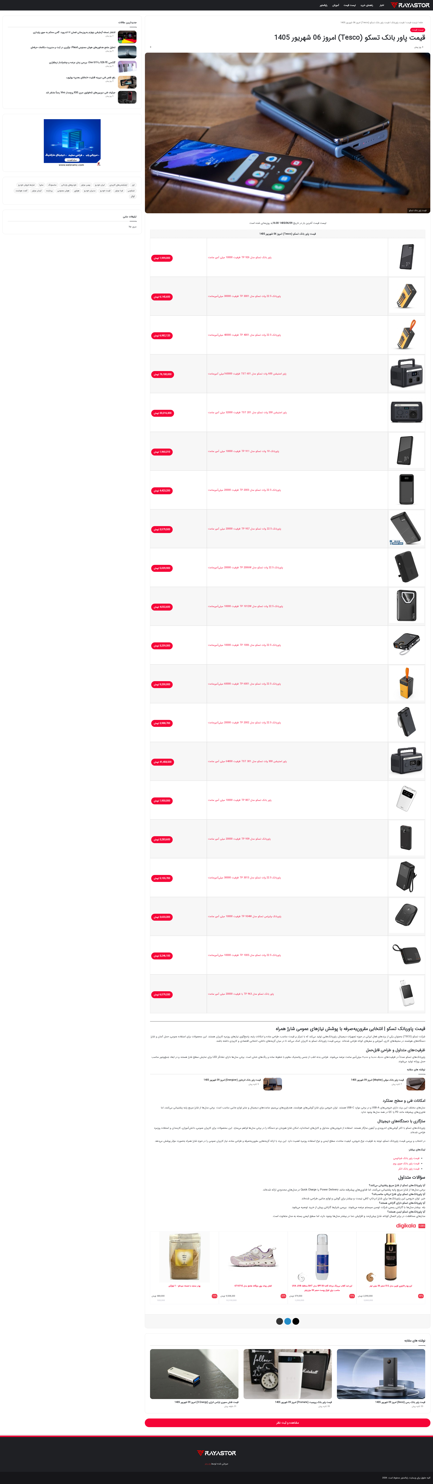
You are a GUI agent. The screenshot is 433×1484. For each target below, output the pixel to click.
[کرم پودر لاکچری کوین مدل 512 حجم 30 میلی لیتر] (391, 1256)
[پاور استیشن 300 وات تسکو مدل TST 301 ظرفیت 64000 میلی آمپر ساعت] (406, 777)
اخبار (382, 5)
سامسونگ (52, 185)
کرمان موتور (36, 190)
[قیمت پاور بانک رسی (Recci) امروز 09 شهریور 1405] (381, 1374)
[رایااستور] (410, 5)
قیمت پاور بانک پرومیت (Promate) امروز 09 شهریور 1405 (303, 1402)
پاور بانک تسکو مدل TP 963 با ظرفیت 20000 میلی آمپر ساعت (241, 994)
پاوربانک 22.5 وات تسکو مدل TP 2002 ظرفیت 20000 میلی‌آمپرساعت (244, 723)
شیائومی (131, 190)
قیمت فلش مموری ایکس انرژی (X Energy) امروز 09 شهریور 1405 (206, 1402)
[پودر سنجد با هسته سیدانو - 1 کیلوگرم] (184, 1256)
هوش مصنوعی (63, 190)
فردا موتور (119, 190)
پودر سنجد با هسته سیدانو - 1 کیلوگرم (184, 1285)
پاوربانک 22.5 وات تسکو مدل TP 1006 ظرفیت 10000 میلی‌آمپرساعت (244, 645)
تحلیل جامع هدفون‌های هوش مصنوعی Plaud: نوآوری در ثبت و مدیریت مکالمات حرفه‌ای (73, 47)
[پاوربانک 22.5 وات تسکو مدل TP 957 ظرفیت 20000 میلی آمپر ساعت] (406, 545)
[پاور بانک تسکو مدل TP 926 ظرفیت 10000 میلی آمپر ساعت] (406, 273)
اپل (133, 185)
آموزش (335, 5)
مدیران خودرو (89, 190)
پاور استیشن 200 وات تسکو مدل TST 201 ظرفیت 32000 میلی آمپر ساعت (247, 412)
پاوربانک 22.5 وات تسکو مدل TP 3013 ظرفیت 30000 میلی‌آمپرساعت (244, 878)
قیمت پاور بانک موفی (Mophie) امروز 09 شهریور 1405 (377, 1080)
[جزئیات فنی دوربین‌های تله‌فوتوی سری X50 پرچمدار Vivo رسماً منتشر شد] (127, 97)
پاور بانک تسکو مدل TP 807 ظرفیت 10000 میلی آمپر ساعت (239, 800)
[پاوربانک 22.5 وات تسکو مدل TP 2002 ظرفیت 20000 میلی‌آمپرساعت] (406, 738)
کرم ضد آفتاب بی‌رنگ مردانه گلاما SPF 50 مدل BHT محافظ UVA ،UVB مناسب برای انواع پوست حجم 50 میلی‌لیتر (322, 1288)
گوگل (133, 196)
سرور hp (132, 227)
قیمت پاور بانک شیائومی (406, 1158)
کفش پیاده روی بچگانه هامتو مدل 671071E (253, 1285)
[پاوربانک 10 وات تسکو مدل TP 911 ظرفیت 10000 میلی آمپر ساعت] (406, 467)
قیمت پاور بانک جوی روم (406, 1164)
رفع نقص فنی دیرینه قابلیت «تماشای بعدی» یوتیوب (90, 77)
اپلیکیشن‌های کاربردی (118, 185)
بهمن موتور (85, 185)
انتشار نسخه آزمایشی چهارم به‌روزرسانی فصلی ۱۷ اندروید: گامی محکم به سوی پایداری (74, 32)
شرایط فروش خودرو (26, 185)
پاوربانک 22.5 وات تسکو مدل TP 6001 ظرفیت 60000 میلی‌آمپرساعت (244, 684)
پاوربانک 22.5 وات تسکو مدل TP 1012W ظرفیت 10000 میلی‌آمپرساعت (245, 606)
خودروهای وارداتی (68, 185)
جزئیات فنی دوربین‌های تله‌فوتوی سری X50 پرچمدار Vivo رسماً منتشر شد (80, 92)
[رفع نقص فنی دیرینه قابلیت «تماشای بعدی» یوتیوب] (127, 82)
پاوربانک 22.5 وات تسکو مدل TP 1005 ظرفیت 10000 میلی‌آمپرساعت (244, 955)
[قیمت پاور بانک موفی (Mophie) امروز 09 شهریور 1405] (415, 1084)
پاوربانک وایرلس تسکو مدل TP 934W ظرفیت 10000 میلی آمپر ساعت (244, 916)
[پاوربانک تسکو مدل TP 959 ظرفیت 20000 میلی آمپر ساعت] (406, 855)
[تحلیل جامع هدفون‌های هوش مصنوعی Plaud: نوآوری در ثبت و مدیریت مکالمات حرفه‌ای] (127, 52)
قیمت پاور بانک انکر (408, 1169)
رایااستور (323, 5)
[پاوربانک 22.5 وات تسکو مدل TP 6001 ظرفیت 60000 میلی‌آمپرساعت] (406, 700)
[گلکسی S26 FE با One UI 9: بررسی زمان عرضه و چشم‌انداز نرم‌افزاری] (127, 67)
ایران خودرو (100, 185)
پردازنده (49, 190)
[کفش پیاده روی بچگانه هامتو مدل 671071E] (253, 1256)
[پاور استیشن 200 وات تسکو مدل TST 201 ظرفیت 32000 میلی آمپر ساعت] (406, 428)
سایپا (41, 185)
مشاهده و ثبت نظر (288, 1423)
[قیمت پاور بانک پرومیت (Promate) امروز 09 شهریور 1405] (288, 1374)
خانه (421, 22)
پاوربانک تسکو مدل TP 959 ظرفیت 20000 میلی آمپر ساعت (239, 839)
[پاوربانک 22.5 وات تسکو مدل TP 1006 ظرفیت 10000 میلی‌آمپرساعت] (406, 661)
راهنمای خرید (366, 5)
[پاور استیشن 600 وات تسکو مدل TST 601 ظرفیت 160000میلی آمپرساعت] (406, 390)
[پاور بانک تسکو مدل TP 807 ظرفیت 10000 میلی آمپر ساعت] (406, 816)
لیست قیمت (350, 5)
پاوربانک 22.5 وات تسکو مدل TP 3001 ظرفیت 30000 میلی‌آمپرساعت (244, 296)
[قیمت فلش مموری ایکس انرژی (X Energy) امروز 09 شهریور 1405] (194, 1374)
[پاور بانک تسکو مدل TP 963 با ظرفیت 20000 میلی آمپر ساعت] (406, 1010)
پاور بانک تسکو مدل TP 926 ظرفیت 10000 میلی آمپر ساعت (239, 257)
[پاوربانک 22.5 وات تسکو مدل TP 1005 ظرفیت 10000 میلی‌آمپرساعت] (406, 971)
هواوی (76, 190)
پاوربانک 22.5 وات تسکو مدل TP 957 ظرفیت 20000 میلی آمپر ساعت (244, 529)
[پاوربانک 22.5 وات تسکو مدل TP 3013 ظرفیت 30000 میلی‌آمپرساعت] (406, 894)
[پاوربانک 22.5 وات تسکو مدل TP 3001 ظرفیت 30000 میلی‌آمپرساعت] (406, 312)
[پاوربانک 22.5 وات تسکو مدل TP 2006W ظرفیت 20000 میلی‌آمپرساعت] (406, 583)
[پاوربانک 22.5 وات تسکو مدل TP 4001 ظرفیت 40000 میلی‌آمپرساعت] (406, 351)
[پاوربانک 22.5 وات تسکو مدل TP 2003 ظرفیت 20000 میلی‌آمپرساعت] (406, 506)
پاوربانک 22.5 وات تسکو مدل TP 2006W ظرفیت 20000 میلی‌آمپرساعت (245, 568)
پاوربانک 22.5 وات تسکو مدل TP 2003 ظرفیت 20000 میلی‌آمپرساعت (244, 490)
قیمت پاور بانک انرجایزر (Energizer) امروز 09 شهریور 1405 (232, 1080)
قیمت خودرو (105, 190)
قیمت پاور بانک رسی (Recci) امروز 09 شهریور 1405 (400, 1402)
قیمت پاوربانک (397, 22)
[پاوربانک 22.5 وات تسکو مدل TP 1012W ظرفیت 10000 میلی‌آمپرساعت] (406, 622)
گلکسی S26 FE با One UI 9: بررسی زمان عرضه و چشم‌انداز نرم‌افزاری (82, 62)
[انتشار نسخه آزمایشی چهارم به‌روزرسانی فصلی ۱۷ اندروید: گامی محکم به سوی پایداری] (127, 37)
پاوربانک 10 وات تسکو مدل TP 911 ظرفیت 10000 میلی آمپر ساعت (243, 451)
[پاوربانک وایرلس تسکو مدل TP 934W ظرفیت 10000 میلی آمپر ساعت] (406, 932)
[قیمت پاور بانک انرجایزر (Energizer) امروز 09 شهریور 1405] (272, 1084)
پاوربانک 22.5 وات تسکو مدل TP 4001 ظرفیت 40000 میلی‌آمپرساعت (244, 335)
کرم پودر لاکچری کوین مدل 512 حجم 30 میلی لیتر (391, 1285)
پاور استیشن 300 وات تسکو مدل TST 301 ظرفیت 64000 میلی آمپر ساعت (247, 761)
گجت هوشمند (21, 190)
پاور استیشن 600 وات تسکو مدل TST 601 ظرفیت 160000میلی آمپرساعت (247, 374)
